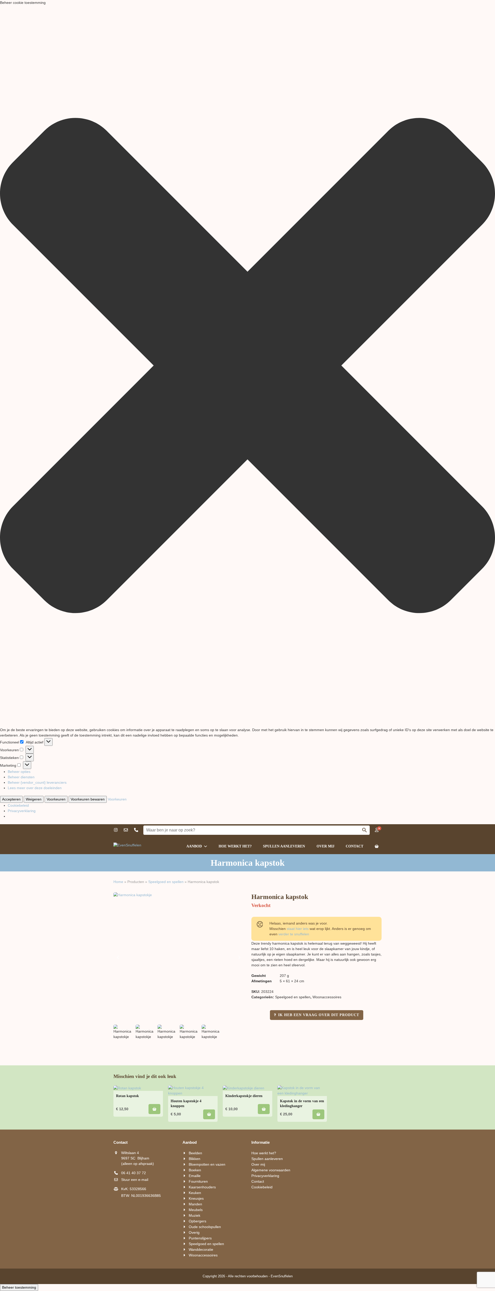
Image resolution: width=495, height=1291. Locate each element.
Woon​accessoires (326, 997)
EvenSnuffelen (282, 1276)
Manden (195, 1204)
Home (118, 882)
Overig (194, 1232)
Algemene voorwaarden (270, 1170)
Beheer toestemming (19, 1287)
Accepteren (11, 799)
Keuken (195, 1193)
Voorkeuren (56, 799)
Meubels (196, 1210)
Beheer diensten (21, 777)
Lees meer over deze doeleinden (35, 788)
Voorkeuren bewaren (88, 799)
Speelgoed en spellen (166, 882)
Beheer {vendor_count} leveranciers (37, 782)
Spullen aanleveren (267, 1159)
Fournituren (198, 1181)
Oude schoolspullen (205, 1227)
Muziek (194, 1215)
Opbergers (197, 1221)
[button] (247, 366)
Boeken (195, 1170)
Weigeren (34, 799)
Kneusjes (196, 1198)
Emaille (195, 1176)
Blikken (194, 1159)
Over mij (258, 1164)
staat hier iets (298, 929)
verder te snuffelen (293, 934)
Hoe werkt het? (263, 1153)
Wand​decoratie (201, 1249)
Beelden (195, 1153)
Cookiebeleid (18, 805)
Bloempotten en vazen (207, 1164)
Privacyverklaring (22, 811)
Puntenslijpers (200, 1238)
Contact (257, 1181)
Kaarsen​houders (202, 1187)
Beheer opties (19, 772)
